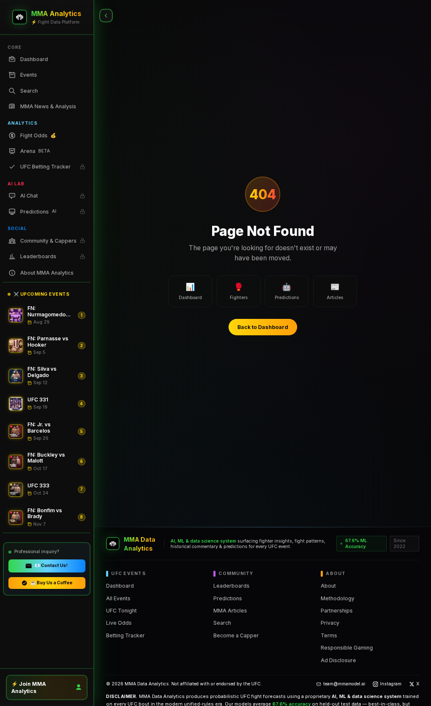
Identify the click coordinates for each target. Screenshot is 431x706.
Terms (329, 635)
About (328, 586)
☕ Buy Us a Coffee (51, 583)
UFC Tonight (121, 610)
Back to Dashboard (262, 327)
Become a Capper (236, 635)
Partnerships (337, 610)
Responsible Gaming (347, 647)
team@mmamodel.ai (344, 684)
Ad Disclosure (338, 660)
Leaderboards (231, 586)
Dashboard (120, 586)
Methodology (337, 598)
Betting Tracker (125, 635)
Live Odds (119, 623)
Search (222, 623)
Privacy (330, 623)
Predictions (227, 598)
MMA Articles (230, 610)
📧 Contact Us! (51, 565)
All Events (118, 598)
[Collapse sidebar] (106, 15)
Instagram (391, 684)
